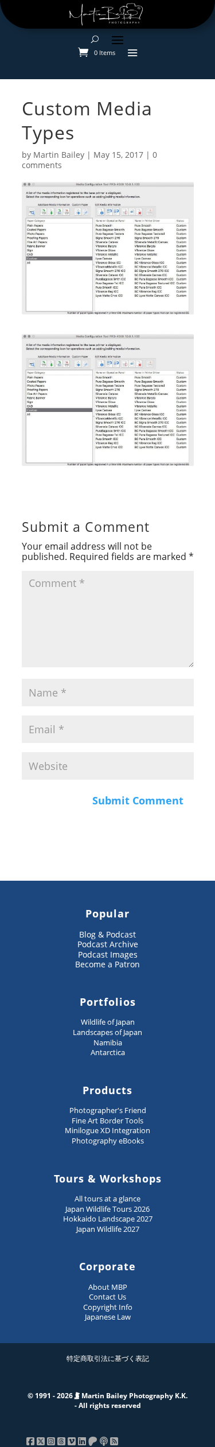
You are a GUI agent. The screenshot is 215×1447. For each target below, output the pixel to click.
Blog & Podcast (107, 934)
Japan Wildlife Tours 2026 (107, 1209)
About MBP (107, 1287)
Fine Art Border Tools (107, 1120)
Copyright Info (107, 1307)
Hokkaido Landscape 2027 (108, 1218)
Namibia (107, 1042)
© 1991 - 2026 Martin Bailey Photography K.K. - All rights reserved (107, 1401)
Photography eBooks (108, 1140)
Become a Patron (107, 964)
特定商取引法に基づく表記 (108, 1358)
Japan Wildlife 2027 (107, 1229)
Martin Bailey (58, 154)
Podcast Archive (107, 944)
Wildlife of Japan (108, 1022)
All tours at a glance (107, 1198)
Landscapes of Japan (107, 1032)
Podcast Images (108, 954)
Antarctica (108, 1052)
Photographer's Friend (107, 1110)
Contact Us (107, 1297)
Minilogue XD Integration (107, 1130)
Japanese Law (108, 1317)
